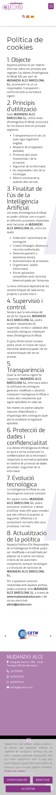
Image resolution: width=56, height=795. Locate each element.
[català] (32, 16)
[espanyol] (27, 16)
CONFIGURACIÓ (17, 779)
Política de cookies (14, 770)
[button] (5, 636)
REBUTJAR (42, 779)
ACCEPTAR (28, 788)
